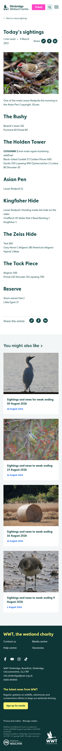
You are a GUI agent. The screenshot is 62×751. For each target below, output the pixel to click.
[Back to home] (52, 730)
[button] (43, 41)
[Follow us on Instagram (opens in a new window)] (19, 659)
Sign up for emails (15, 705)
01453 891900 (10, 679)
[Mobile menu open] (56, 8)
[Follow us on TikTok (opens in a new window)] (26, 659)
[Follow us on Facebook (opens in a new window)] (5, 659)
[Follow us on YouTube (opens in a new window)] (12, 659)
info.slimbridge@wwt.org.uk (18, 675)
